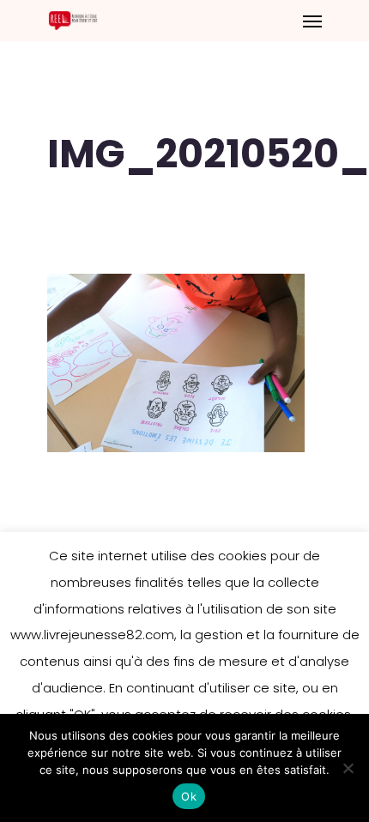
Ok (189, 796)
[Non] (347, 768)
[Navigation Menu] (312, 20)
